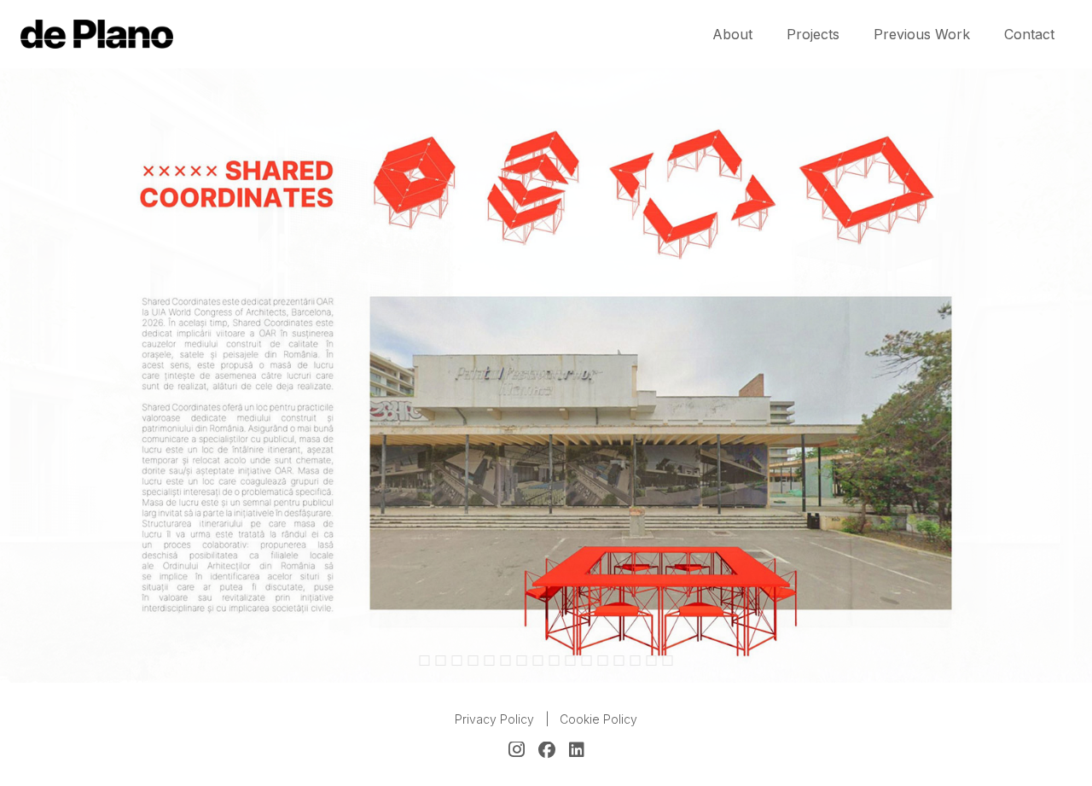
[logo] (96, 34)
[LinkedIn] (576, 750)
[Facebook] (546, 750)
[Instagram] (516, 750)
